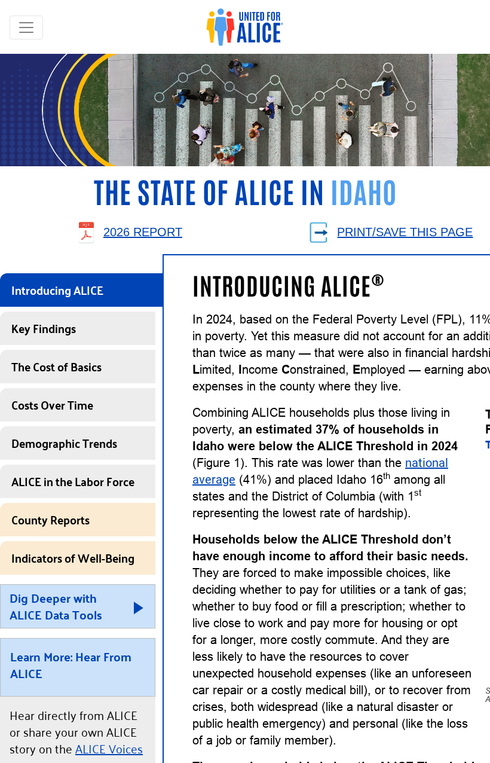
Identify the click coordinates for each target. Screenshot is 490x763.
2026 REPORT (142, 232)
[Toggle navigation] (26, 27)
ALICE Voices (109, 748)
